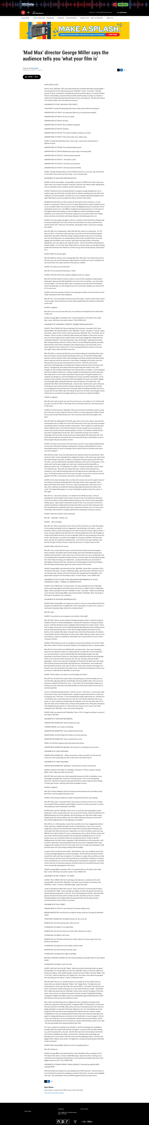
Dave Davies (34, 68)
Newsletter (84, 18)
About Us (109, 18)
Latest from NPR (39, 18)
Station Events (71, 18)
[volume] (28, 13)
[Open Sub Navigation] (30, 18)
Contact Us (61, 1109)
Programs (50, 18)
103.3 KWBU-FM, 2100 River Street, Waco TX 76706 (67, 1113)
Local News (25, 18)
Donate (123, 4)
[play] (23, 13)
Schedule (61, 18)
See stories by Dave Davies (54, 1093)
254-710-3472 (84, 1109)
